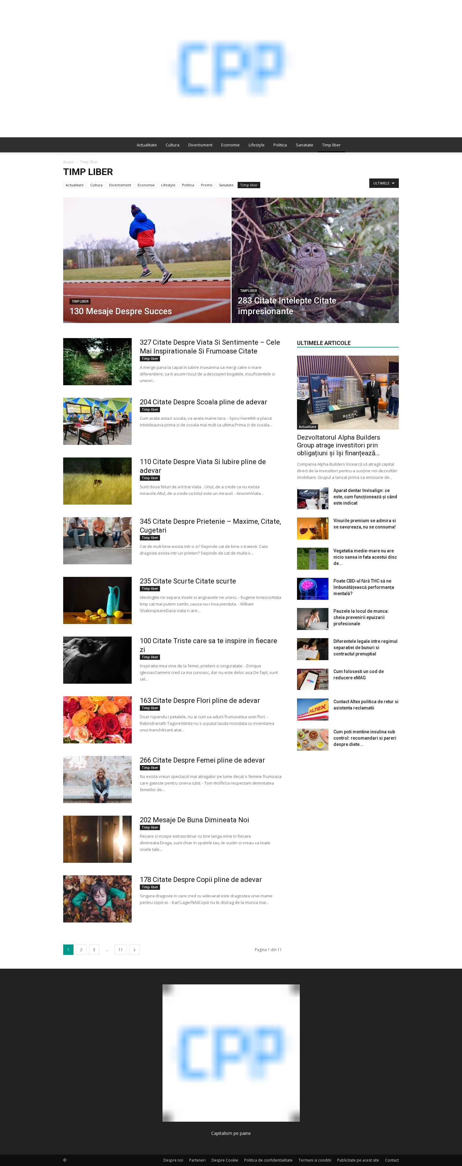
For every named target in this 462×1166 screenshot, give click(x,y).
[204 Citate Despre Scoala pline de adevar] (97, 421)
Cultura (172, 145)
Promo (206, 185)
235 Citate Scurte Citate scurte (188, 581)
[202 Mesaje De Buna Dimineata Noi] (97, 839)
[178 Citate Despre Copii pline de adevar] (97, 898)
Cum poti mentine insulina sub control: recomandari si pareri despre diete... (364, 738)
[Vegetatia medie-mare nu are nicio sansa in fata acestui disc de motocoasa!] (312, 559)
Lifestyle (257, 145)
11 (120, 949)
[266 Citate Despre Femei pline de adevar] (97, 779)
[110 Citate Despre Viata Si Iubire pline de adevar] (97, 481)
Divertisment (200, 145)
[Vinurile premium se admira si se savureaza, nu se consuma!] (312, 528)
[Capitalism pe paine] (231, 68)
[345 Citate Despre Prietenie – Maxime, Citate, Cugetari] (97, 540)
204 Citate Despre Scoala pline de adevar (203, 402)
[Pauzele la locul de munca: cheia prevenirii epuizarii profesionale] (312, 619)
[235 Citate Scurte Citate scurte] (97, 600)
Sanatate (304, 145)
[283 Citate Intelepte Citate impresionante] (315, 270)
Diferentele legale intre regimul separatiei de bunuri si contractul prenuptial (365, 647)
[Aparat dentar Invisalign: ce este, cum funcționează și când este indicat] (312, 498)
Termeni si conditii (315, 1160)
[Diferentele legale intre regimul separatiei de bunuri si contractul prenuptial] (312, 649)
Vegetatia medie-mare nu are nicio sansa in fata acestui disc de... (365, 557)
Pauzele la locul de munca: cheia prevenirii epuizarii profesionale (361, 617)
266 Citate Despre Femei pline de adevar (202, 760)
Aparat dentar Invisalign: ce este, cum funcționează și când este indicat (365, 497)
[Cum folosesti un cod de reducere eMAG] (312, 679)
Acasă (68, 162)
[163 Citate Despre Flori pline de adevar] (97, 719)
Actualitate (147, 145)
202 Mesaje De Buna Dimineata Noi (194, 820)
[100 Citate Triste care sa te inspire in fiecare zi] (97, 660)
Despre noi (173, 1160)
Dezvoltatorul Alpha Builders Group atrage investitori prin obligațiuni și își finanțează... (338, 445)
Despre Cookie (225, 1160)
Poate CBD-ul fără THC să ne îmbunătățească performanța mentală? (363, 587)
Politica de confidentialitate (268, 1160)
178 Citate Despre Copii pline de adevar (201, 880)
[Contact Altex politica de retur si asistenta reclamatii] (312, 709)
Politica (280, 145)
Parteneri (197, 1160)
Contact (392, 1160)
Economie (230, 145)
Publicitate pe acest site (358, 1160)
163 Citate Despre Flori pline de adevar (200, 700)
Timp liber (331, 145)
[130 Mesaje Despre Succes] (147, 270)
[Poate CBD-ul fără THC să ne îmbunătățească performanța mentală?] (312, 589)
